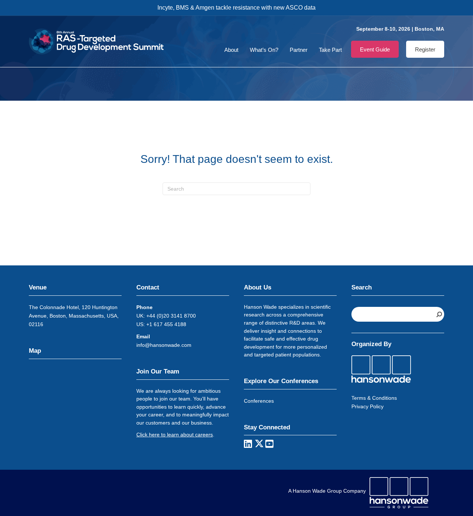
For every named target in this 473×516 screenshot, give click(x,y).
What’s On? (264, 50)
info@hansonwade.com (163, 345)
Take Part (330, 50)
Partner (298, 50)
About (231, 50)
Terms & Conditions (374, 398)
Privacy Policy (367, 406)
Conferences (259, 401)
